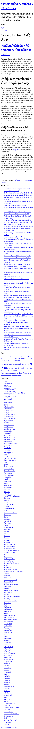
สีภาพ (9, 370)
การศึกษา (7, 422)
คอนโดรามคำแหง (9, 439)
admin (4, 182)
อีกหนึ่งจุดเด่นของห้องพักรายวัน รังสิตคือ (15, 266)
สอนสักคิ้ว (7, 594)
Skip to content (4, 27)
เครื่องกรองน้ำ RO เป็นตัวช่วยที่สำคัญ (14, 320)
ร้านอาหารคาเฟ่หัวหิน (10, 569)
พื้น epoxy (6, 534)
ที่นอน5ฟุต (7, 490)
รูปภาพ (28, 368)
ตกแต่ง (7, 360)
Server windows (8, 402)
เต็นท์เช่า (6, 674)
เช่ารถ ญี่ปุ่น (7, 668)
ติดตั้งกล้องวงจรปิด (9, 471)
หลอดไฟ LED (8, 624)
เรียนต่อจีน (7, 682)
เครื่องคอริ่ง (7, 649)
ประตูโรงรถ (20, 364)
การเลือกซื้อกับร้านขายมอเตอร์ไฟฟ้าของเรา (16, 297)
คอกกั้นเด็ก (27, 358)
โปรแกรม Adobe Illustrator (11, 707)
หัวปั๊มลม (6, 628)
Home (5, 30)
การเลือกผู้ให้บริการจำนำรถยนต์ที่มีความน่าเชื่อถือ (18, 226)
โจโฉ (13, 375)
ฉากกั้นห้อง (7, 450)
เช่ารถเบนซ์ (7, 672)
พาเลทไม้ (25, 364)
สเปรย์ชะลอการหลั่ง (10, 615)
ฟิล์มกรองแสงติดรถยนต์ (17, 368)
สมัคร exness (7, 586)
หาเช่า (30, 370)
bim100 (6, 385)
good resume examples (10, 388)
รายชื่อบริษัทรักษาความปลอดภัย (13, 571)
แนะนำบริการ (8, 699)
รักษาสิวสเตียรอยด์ (9, 546)
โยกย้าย (15, 375)
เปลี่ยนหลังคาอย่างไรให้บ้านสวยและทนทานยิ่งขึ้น (18, 295)
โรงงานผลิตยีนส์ (8, 712)
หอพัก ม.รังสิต (8, 626)
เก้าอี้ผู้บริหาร (16, 149)
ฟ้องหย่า (6, 538)
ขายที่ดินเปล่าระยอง (10, 429)
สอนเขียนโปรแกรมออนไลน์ (12, 596)
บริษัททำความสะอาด (6, 364)
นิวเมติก (6, 500)
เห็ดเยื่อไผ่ (22, 373)
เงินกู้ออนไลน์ (8, 661)
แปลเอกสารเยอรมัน (7, 375)
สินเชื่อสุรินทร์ (8, 611)
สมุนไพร (6, 588)
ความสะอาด (21, 358)
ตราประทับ (12, 360)
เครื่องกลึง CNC (8, 647)
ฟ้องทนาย (7, 536)
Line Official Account (9, 391)
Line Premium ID (8, 395)
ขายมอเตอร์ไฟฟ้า (9, 431)
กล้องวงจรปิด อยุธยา (10, 418)
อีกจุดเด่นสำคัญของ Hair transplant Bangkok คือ (17, 256)
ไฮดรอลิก (6, 724)
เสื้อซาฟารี (7, 689)
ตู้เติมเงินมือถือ (8, 477)
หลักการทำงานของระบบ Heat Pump (14, 277)
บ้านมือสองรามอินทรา (10, 513)
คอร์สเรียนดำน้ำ (8, 441)
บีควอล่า (6, 517)
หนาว (18, 370)
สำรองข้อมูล (7, 603)
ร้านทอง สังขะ (8, 567)
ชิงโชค (6, 456)
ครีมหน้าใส (7, 435)
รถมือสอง (7, 540)
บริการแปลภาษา (27, 360)
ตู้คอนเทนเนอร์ (8, 473)
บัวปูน (5, 510)
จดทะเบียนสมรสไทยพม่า (11, 443)
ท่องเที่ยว (6, 479)
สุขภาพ (6, 613)
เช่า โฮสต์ (7, 665)
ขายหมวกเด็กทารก (11, 358)
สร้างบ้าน (2, 370)
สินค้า (5, 605)
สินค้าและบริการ (9, 609)
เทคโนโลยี (7, 676)
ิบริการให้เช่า (7, 642)
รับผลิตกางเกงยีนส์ (9, 559)
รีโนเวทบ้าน (7, 575)
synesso (6, 404)
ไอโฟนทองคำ (8, 722)
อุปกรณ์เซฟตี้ (7, 638)
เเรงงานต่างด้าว (8, 695)
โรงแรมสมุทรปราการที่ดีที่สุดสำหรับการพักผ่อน (17, 264)
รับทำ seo (6, 554)
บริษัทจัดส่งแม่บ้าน (9, 508)
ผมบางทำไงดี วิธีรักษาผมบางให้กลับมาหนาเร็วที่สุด (18, 222)
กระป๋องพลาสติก (9, 410)
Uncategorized (8, 408)
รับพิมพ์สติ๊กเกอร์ (9, 561)
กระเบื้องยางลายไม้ (9, 414)
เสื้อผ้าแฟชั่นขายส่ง (14, 373)
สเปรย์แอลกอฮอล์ (9, 617)
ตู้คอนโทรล (17, 360)
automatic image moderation (6, 356)
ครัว (16, 358)
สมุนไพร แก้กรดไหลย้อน (11, 590)
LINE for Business (9, 389)
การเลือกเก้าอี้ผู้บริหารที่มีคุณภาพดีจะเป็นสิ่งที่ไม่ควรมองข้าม (16, 50)
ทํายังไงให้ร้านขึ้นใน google (12, 496)
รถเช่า (25, 368)
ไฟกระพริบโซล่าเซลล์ (10, 720)
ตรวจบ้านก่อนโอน (9, 466)
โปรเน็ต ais (7, 705)
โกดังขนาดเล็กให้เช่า (10, 703)
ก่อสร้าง (5, 358)
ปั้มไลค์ (6, 525)
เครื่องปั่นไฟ (7, 651)
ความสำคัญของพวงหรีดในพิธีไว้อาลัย (15, 205)
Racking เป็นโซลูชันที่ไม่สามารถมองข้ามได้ (16, 214)
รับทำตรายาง (8, 557)
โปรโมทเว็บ (7, 709)
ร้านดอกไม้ (7, 565)
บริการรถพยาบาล (9, 504)
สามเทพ (6, 370)
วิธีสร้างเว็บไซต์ (8, 582)
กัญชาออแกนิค (8, 420)
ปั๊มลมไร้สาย (7, 523)
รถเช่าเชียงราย (8, 542)
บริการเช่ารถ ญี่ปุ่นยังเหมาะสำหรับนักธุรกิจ (16, 307)
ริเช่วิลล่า (6, 573)
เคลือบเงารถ (7, 657)
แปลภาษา (27, 373)
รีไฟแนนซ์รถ (7, 578)
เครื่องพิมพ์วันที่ (8, 655)
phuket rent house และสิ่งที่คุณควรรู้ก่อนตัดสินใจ (17, 258)
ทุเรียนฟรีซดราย (8, 494)
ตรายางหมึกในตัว (9, 469)
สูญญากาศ (14, 370)
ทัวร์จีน (6, 483)
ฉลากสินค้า (7, 448)
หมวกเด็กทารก (26, 370)
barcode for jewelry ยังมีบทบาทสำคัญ (14, 237)
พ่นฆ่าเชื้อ (7, 529)
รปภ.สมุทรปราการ (9, 544)
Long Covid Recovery (10, 396)
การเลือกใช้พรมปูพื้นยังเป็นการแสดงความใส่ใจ (17, 332)
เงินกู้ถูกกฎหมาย (8, 659)
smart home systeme (23, 356)
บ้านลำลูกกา (7, 515)
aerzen (5, 381)
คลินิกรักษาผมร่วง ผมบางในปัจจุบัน (14, 224)
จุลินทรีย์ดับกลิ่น (8, 446)
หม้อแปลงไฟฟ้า (8, 621)
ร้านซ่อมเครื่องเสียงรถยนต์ (11, 563)
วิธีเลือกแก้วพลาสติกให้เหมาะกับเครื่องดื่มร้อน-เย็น (18, 193)
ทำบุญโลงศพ (8, 487)
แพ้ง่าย (6, 701)
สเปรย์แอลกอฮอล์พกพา (10, 619)
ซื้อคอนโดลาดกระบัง (10, 460)
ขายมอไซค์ (7, 433)
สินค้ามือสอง (7, 607)
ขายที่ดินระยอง (8, 427)
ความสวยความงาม (9, 437)
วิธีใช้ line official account (11, 584)
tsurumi (6, 405)
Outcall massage (8, 398)
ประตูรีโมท (15, 364)
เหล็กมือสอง (7, 693)
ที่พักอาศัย (7, 492)
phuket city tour (8, 399)
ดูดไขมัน (6, 464)
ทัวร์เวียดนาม (8, 485)
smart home (16, 356)
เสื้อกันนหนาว (8, 373)
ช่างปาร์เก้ (7, 454)
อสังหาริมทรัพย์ (8, 632)
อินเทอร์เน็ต (7, 636)
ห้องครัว (3, 373)
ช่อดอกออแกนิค (8, 452)
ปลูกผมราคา (7, 519)
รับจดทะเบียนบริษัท (9, 548)
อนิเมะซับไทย (8, 630)
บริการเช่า (7, 506)
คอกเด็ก (30, 358)
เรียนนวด (6, 684)
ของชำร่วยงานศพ (9, 425)
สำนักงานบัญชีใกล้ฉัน (10, 601)
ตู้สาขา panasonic (9, 475)
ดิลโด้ (5, 462)
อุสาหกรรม (7, 640)
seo (5, 401)
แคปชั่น (6, 697)
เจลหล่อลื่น (7, 663)
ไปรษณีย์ (19, 375)
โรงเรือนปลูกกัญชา (9, 716)
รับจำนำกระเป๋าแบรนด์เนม (11, 550)
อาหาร (6, 634)
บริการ (6, 502)
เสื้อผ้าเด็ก (7, 691)
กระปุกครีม (7, 412)
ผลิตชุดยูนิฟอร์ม (8, 527)
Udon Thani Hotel (9, 407)
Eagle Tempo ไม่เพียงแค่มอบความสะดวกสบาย (17, 326)
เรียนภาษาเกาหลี (9, 686)
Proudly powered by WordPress (9, 727)
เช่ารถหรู (6, 670)
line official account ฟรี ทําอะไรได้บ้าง (14, 393)
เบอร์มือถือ (7, 680)
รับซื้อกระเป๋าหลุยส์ (9, 552)
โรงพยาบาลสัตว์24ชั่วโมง (11, 714)
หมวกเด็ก (21, 370)
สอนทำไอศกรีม (8, 592)
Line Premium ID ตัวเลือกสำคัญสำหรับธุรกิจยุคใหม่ (18, 314)
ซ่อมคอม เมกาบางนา (10, 458)
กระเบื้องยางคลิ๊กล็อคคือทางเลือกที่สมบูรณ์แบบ (17, 220)
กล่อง (28, 356)
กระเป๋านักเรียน (8, 416)
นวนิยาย (22, 360)
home (13, 356)
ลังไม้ (31, 368)
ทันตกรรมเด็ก (8, 481)
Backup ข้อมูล (8, 383)
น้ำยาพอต (7, 498)
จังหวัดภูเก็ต (3, 360)
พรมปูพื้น (6, 531)
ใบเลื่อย (6, 718)
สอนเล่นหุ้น (7, 598)
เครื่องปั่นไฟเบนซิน (9, 653)
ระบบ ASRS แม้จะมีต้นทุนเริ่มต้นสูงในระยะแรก (17, 212)
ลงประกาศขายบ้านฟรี (10, 580)
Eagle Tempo (7, 386)
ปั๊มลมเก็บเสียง (8, 521)
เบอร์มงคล (7, 678)
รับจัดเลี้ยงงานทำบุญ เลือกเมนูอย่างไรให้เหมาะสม (18, 195)
